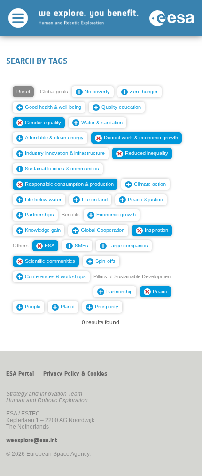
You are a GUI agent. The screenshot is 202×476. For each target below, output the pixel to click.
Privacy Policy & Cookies (75, 373)
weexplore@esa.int (31, 440)
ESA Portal (20, 373)
